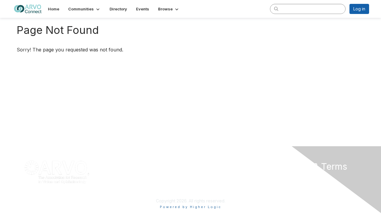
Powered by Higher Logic (190, 207)
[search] (276, 8)
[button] (84, 8)
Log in (359, 8)
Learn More (204, 189)
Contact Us (289, 189)
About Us (288, 177)
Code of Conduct (296, 183)
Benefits (201, 183)
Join (197, 177)
